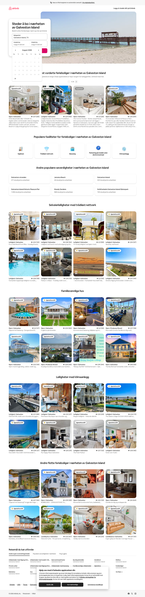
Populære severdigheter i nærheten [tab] (44, 554)
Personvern (26, 594)
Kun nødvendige (72, 585)
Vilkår (34, 594)
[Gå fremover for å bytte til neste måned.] (38, 50)
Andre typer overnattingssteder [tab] (19, 554)
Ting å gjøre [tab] (63, 554)
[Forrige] (68, 81)
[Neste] (76, 81)
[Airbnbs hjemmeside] (14, 8)
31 (15, 78)
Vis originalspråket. (88, 2)
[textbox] (21, 44)
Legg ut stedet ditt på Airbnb (124, 8)
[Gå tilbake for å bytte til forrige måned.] (15, 50)
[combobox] (30, 37)
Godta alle (49, 585)
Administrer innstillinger (95, 585)
